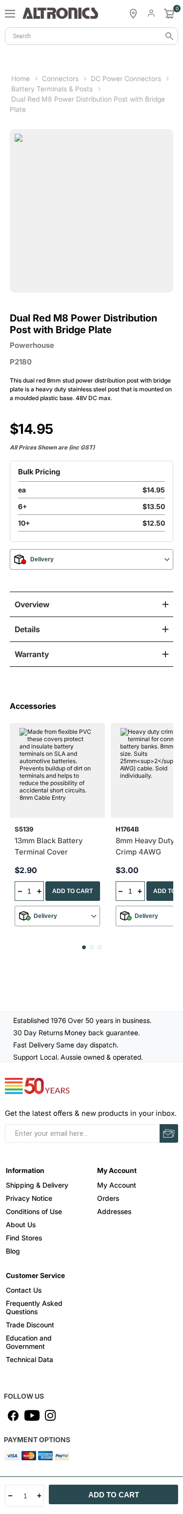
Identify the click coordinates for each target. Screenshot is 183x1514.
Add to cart (113, 1495)
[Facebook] (13, 1415)
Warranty (32, 654)
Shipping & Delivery (37, 1185)
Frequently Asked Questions (34, 1307)
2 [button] (92, 947)
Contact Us (23, 1290)
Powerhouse (32, 345)
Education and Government (29, 1342)
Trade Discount (30, 1325)
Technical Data (29, 1359)
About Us (21, 1224)
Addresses (114, 1211)
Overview (32, 604)
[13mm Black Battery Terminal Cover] (57, 770)
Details (27, 629)
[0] (169, 13)
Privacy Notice (29, 1198)
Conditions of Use (34, 1211)
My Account (116, 1185)
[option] (60, 828)
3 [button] (100, 947)
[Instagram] (50, 1415)
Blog (13, 1251)
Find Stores (24, 1238)
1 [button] (84, 947)
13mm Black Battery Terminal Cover (48, 846)
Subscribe (169, 1133)
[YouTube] (32, 1415)
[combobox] (91, 36)
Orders (108, 1198)
